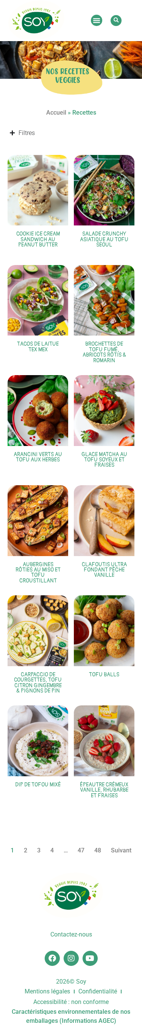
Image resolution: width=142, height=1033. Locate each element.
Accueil (56, 112)
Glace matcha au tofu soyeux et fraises (104, 460)
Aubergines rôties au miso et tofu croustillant (38, 572)
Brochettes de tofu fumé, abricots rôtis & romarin (104, 352)
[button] (96, 20)
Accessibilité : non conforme (71, 1001)
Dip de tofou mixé (38, 785)
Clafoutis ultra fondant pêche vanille (104, 570)
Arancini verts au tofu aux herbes (38, 457)
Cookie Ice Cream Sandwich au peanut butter (38, 239)
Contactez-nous (71, 934)
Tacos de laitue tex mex (38, 347)
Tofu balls (104, 674)
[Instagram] (71, 958)
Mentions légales (47, 991)
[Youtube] (90, 958)
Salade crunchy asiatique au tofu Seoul (104, 239)
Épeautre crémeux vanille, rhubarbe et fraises (104, 790)
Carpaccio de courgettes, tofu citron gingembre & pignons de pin (38, 682)
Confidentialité (97, 991)
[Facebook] (52, 958)
